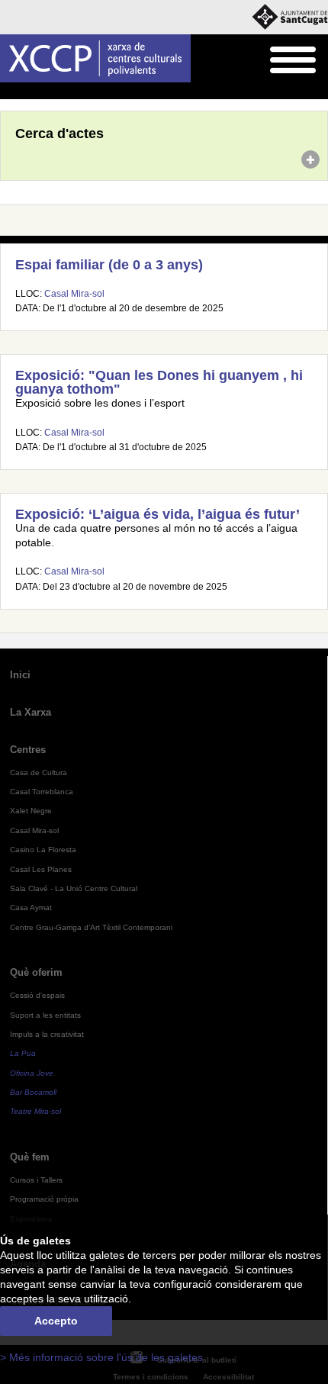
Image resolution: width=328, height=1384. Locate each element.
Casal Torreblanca (41, 791)
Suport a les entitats (45, 1015)
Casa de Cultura (38, 772)
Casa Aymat (31, 907)
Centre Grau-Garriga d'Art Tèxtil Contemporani (91, 927)
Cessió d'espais (37, 995)
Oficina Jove (31, 1073)
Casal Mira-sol (74, 293)
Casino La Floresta (43, 849)
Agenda (41, 91)
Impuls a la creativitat (47, 1034)
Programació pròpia (44, 1199)
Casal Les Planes (41, 869)
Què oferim (36, 972)
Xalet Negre (31, 810)
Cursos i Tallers (36, 1180)
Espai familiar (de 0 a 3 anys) (109, 264)
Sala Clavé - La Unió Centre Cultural (73, 888)
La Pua (23, 1053)
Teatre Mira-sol (35, 1111)
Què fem (30, 1157)
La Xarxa (30, 712)
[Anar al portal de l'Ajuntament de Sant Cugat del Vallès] (290, 17)
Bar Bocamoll (33, 1092)
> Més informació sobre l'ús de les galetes (101, 1357)
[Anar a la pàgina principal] (95, 58)
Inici (8, 91)
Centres (28, 749)
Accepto (56, 1321)
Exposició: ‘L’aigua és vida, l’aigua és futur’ (157, 514)
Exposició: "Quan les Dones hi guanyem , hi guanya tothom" (159, 382)
